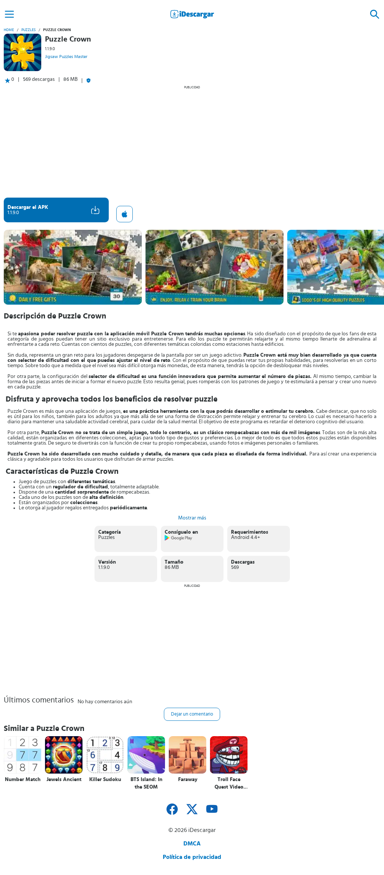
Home (9, 30)
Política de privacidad (192, 857)
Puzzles (28, 30)
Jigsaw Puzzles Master (66, 56)
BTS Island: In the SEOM (146, 783)
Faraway (187, 779)
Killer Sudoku (105, 779)
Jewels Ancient (63, 779)
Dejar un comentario (192, 714)
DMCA (192, 844)
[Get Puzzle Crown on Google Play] (179, 539)
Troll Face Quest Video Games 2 (228, 783)
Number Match (22, 779)
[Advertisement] (192, 141)
